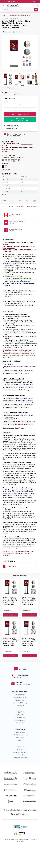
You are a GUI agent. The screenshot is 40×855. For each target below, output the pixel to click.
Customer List (20, 749)
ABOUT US (20, 747)
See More (5, 151)
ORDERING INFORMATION (20, 692)
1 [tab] (17, 71)
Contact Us (34, 1)
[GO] (36, 9)
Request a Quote (20, 694)
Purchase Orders (20, 700)
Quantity (6, 102)
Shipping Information (20, 697)
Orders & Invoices (20, 717)
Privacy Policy (20, 755)
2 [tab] (20, 71)
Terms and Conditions (20, 757)
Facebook (7, 847)
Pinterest (20, 847)
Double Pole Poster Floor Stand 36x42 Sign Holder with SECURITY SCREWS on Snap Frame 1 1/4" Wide (29, 641)
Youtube (33, 847)
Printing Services (20, 732)
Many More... (6, 170)
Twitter (13, 847)
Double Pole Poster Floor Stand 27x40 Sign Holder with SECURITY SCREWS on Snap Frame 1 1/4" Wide (10, 641)
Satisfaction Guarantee (20, 752)
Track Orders (20, 714)
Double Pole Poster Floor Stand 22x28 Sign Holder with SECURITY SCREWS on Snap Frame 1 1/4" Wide (29, 601)
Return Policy (20, 723)
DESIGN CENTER (20, 729)
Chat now (21, 134)
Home (3, 15)
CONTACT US (20, 712)
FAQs (20, 740)
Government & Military (20, 703)
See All (4, 195)
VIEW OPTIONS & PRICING (10, 615)
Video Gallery (20, 737)
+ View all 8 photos (8, 88)
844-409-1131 (12, 1)
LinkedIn (26, 847)
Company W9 (20, 705)
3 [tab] (23, 71)
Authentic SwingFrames (20, 735)
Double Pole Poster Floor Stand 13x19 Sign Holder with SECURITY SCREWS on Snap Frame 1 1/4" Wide (10, 601)
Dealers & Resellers (20, 720)
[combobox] (20, 9)
